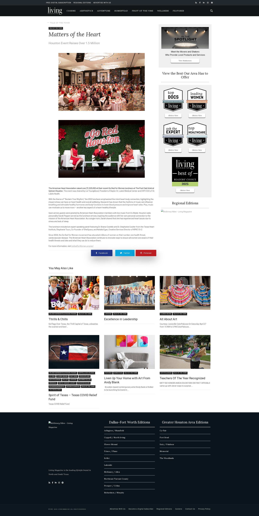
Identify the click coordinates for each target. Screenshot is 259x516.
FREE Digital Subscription (58, 3)
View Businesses (185, 61)
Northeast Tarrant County (116, 479)
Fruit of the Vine (142, 11)
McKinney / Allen (112, 472)
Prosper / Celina (112, 486)
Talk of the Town (60, 23)
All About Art (168, 319)
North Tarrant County (67, 383)
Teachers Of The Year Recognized (182, 378)
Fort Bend (73, 376)
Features (178, 11)
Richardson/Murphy (57, 386)
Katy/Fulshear (55, 379)
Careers (178, 509)
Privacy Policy (204, 509)
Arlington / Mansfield (114, 430)
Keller (65, 379)
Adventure (103, 11)
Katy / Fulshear (167, 444)
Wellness (163, 11)
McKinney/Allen (85, 379)
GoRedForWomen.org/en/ (82, 246)
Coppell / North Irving (114, 437)
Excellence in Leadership (121, 319)
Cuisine (71, 11)
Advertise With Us (102, 3)
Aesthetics (86, 11)
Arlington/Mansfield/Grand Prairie (62, 314)
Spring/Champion (73, 386)
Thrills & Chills (58, 319)
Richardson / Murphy (114, 492)
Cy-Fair (52, 376)
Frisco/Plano (85, 376)
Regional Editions (82, 3)
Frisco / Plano (110, 451)
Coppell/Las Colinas (86, 373)
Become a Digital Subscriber (141, 509)
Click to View (173, 115)
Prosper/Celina (84, 383)
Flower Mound (166, 314)
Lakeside (108, 314)
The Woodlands (55, 390)
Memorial (52, 383)
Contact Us (190, 509)
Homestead (121, 11)
